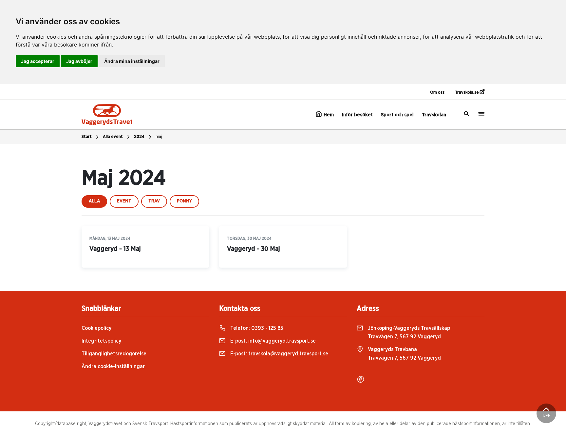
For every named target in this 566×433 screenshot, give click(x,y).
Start (87, 137)
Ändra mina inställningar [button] (132, 61)
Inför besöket (357, 114)
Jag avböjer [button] (79, 61)
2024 (139, 137)
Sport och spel (397, 114)
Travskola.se (467, 92)
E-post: (272, 341)
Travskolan (434, 114)
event (124, 201)
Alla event (113, 137)
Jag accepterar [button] (37, 61)
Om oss (437, 92)
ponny (184, 201)
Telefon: (256, 328)
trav (154, 201)
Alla (94, 201)
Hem (328, 114)
